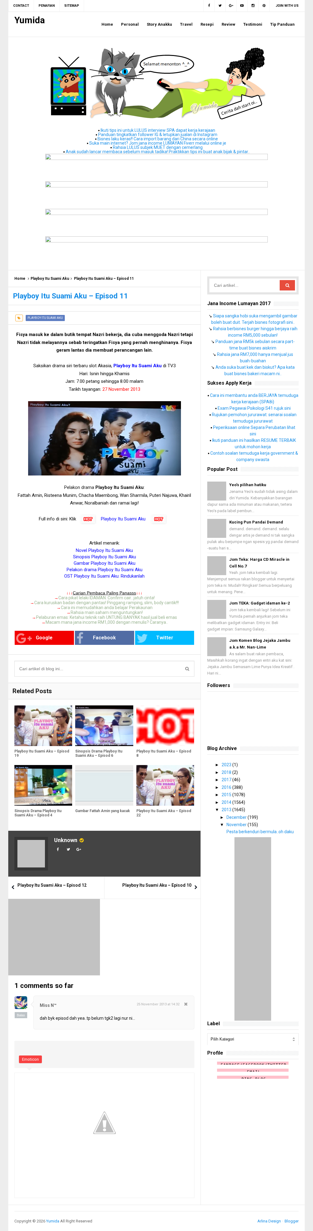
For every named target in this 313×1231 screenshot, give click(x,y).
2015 (227, 794)
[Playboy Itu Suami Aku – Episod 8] (165, 725)
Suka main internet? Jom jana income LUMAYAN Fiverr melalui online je (157, 143)
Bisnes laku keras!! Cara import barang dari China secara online (158, 138)
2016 (227, 787)
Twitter (164, 638)
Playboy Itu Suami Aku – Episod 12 (52, 885)
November (237, 824)
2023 (227, 764)
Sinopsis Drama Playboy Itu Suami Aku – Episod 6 (98, 753)
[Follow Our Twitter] (220, 6)
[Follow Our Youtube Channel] (242, 6)
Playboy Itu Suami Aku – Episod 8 (163, 753)
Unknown (65, 840)
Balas (21, 1015)
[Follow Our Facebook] (209, 6)
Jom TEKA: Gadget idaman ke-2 (259, 603)
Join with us (287, 6)
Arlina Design (269, 1221)
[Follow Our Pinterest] (264, 6)
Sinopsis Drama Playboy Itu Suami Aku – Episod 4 (37, 813)
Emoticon (30, 1059)
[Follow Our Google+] (231, 6)
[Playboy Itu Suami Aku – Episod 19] (43, 725)
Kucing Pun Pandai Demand (256, 522)
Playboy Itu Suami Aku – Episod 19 (41, 753)
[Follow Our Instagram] (253, 6)
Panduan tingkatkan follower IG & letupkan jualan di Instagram (157, 134)
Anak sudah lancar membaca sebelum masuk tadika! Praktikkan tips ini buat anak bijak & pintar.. (158, 151)
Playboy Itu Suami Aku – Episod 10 (156, 885)
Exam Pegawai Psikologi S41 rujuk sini (254, 408)
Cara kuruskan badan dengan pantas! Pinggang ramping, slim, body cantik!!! (106, 602)
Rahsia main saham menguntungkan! (107, 612)
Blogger (292, 1221)
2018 (227, 772)
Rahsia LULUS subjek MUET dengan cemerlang (158, 147)
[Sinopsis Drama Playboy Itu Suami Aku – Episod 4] (43, 785)
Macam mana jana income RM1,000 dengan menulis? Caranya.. (107, 622)
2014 (227, 802)
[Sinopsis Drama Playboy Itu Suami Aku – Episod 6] (104, 725)
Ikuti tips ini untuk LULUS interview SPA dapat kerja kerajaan (158, 130)
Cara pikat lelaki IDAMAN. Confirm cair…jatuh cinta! (106, 597)
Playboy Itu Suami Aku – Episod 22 (163, 813)
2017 (227, 779)
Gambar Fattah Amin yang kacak (102, 811)
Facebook (104, 638)
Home (19, 278)
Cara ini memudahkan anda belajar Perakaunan (107, 607)
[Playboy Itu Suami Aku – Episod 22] (165, 785)
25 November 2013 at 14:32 (158, 1004)
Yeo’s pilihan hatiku (247, 484)
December (237, 817)
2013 (227, 809)
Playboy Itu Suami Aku (50, 278)
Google (44, 638)
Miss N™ (48, 1005)
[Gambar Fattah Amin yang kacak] (104, 785)
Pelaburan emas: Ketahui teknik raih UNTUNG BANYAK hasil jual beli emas (106, 617)
